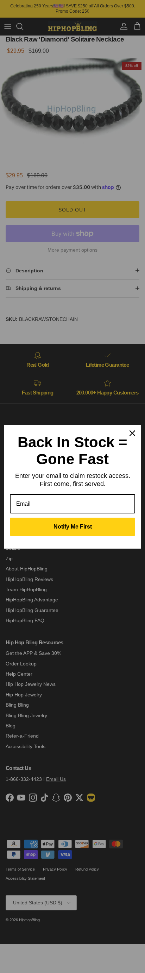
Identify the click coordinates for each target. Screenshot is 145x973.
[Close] (132, 433)
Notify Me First (72, 527)
